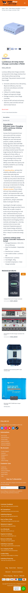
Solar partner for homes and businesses (9, 550)
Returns (16, 576)
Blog (6, 568)
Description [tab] (6, 117)
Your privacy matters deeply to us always (9, 555)
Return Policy (4, 469)
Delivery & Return (5, 441)
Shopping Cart (4, 455)
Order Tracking (4, 460)
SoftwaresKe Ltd (17, 585)
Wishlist (3, 457)
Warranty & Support (5, 445)
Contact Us (3, 467)
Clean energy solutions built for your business (10, 545)
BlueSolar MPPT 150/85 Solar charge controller (12, 404)
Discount (7, 572)
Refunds (22, 576)
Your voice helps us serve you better (9, 506)
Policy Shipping (8, 576)
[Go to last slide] (8, 49)
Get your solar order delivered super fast (9, 516)
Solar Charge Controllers (14, 8)
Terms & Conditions (5, 443)
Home (3, 8)
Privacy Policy (4, 439)
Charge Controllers (8, 189)
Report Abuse (4, 474)
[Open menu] (24, 3)
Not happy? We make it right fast (8, 540)
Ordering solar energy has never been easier (10, 521)
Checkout (3, 453)
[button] (12, 48)
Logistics (3, 458)
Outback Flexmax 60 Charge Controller (13, 298)
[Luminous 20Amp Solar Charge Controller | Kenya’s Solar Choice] (14, 29)
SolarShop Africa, (9, 170)
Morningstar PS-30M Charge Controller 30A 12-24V (14, 334)
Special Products (5, 437)
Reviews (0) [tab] (6, 120)
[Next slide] (20, 49)
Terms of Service (15, 492)
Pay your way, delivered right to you (8, 535)
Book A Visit (12, 568)
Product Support (5, 451)
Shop (7, 8)
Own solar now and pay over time (8, 560)
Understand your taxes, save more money (10, 511)
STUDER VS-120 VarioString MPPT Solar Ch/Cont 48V (13, 370)
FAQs (2, 476)
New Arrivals (4, 435)
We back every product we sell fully (8, 526)
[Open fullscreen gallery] (24, 45)
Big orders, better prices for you (7, 531)
